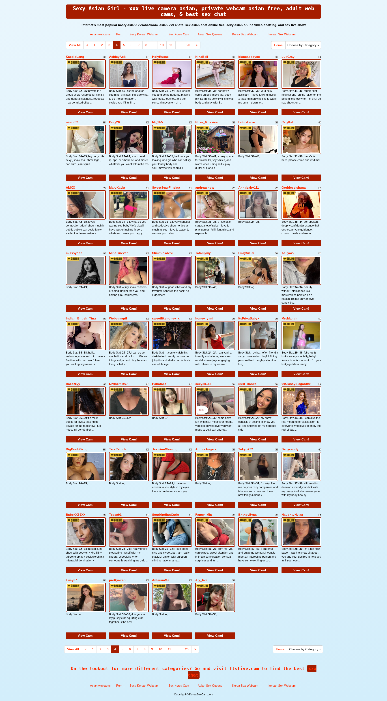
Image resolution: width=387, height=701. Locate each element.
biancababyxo (249, 56)
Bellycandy (290, 449)
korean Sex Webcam (282, 34)
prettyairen (117, 580)
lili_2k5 (157, 122)
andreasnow (204, 187)
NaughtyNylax (292, 514)
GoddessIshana (294, 187)
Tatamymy (203, 253)
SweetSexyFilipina (166, 187)
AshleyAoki (118, 56)
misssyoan (74, 253)
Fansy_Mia (203, 514)
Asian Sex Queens (210, 34)
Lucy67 (71, 580)
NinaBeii (201, 56)
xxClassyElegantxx (296, 384)
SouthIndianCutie (165, 514)
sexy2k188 (203, 384)
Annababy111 (248, 187)
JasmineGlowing (165, 449)
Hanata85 (159, 384)
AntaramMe (160, 580)
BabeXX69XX (75, 514)
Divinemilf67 (118, 384)
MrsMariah (289, 318)
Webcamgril (118, 318)
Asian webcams (100, 34)
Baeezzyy (73, 384)
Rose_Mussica (206, 122)
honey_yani (204, 318)
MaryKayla (117, 187)
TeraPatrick (117, 449)
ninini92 (72, 122)
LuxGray (288, 56)
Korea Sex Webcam (245, 34)
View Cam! (86, 112)
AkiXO (70, 187)
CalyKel (287, 122)
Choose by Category (302, 45)
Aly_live (201, 580)
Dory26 (114, 122)
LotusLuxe (246, 122)
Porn (119, 34)
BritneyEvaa (247, 514)
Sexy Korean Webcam (144, 34)
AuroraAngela (205, 449)
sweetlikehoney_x (166, 318)
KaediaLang (75, 56)
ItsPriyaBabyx (248, 318)
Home (278, 45)
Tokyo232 (245, 449)
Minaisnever (118, 253)
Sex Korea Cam (178, 34)
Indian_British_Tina (81, 318)
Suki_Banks (247, 384)
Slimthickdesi (162, 253)
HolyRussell (161, 56)
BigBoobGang (77, 449)
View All (75, 45)
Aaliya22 (288, 253)
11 (171, 45)
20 (188, 45)
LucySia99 (246, 253)
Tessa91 (115, 514)
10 (162, 45)
